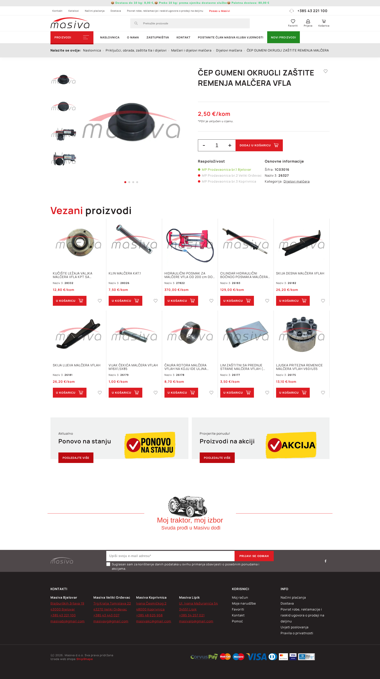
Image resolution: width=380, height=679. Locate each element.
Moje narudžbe (244, 603)
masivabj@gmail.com (67, 621)
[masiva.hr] (69, 23)
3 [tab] (133, 182)
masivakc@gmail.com (153, 621)
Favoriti (238, 609)
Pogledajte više (76, 458)
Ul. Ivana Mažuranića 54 (198, 603)
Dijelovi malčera (297, 181)
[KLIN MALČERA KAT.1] (134, 243)
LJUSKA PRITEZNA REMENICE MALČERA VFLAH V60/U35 (299, 366)
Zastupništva (157, 37)
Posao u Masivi (219, 11)
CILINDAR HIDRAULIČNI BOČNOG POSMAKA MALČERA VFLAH (244, 275)
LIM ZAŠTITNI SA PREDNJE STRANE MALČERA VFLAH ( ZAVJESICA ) (241, 366)
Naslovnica (110, 37)
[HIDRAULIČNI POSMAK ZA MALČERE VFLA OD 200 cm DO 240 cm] (189, 243)
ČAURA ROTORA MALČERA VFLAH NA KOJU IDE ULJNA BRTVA (185, 366)
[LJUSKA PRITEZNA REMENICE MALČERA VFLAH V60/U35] (301, 334)
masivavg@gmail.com (110, 621)
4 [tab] (137, 182)
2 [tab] (129, 182)
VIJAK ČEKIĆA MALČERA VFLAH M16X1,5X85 (133, 366)
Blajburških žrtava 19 (67, 603)
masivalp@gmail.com (196, 621)
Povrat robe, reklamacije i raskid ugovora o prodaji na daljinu (165, 10)
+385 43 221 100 (312, 10)
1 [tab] (125, 182)
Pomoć (237, 621)
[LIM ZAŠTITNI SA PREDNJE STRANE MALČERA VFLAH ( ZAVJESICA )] (245, 334)
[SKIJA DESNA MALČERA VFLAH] (301, 243)
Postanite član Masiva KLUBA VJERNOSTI (230, 37)
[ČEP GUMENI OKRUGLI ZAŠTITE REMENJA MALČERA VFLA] (131, 124)
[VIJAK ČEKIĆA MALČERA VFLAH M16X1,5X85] (134, 334)
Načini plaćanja (95, 10)
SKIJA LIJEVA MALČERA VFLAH (77, 365)
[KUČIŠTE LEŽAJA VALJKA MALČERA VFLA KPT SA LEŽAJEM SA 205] (78, 243)
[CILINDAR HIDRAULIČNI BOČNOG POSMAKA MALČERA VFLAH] (245, 243)
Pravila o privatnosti (297, 633)
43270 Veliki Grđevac (110, 609)
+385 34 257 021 (192, 615)
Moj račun (240, 597)
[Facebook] (326, 561)
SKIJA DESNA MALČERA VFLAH (300, 273)
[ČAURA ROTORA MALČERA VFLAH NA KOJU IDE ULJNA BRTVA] (189, 334)
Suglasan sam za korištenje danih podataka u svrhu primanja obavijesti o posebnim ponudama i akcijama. (185, 566)
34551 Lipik (188, 609)
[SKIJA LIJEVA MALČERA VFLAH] (78, 334)
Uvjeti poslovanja (295, 627)
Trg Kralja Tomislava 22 (112, 603)
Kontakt (57, 10)
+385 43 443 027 (106, 615)
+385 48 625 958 (149, 615)
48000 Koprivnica (150, 609)
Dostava (116, 10)
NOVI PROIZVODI (283, 37)
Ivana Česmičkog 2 (151, 603)
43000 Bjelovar (62, 609)
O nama (133, 37)
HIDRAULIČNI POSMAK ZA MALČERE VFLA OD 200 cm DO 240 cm (188, 275)
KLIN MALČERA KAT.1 (125, 273)
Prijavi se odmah (254, 556)
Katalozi (73, 10)
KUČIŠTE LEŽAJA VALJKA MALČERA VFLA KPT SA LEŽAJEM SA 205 (72, 275)
